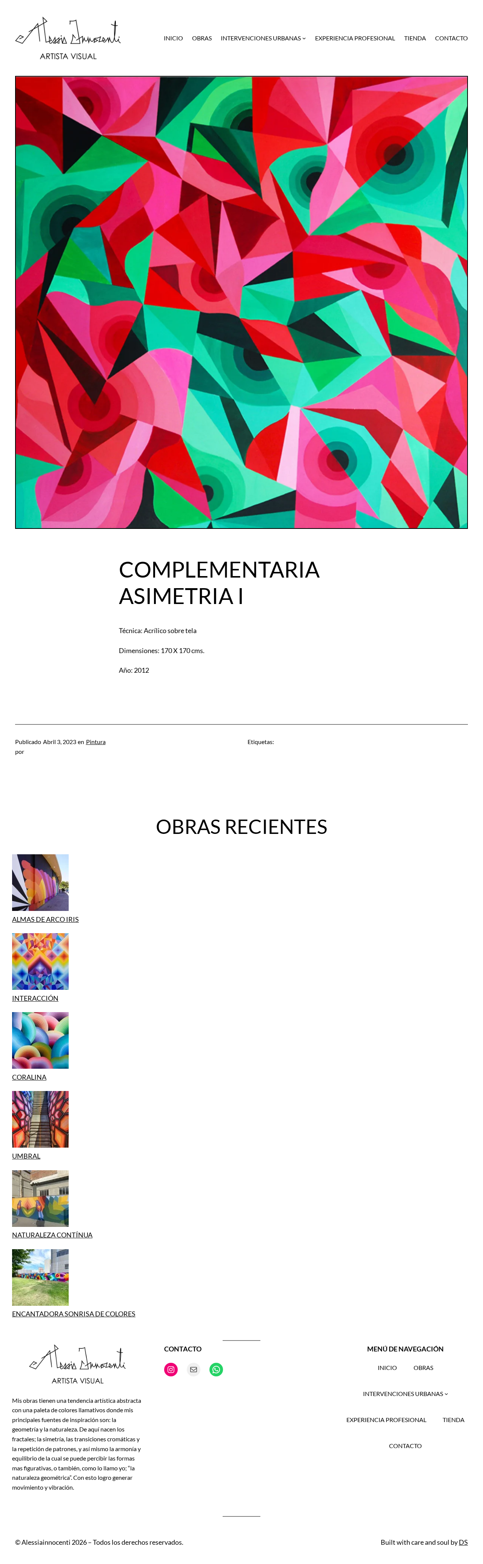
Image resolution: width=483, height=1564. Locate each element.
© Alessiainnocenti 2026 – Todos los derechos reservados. (99, 1542)
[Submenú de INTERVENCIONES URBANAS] (304, 38)
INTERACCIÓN (35, 998)
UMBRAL (26, 1156)
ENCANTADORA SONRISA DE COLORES (73, 1314)
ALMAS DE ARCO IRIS (45, 919)
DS (463, 1542)
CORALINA (29, 1077)
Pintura (96, 741)
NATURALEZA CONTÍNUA (52, 1235)
